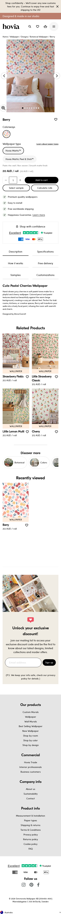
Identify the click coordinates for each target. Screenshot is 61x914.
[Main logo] (12, 26)
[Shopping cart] (45, 26)
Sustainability (31, 793)
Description (15, 251)
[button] (37, 26)
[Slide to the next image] (57, 76)
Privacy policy (30, 834)
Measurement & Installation (30, 815)
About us (30, 789)
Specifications (45, 251)
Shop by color (30, 740)
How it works (15, 263)
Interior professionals (30, 767)
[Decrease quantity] (6, 180)
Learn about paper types (47, 144)
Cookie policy (30, 844)
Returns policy (30, 839)
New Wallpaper (30, 730)
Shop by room (30, 735)
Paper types (30, 820)
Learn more (39, 214)
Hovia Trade (30, 762)
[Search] (30, 26)
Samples (15, 275)
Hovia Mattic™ (13, 150)
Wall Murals (30, 721)
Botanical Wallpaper (39, 36)
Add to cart (41, 180)
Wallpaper (14, 36)
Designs (24, 36)
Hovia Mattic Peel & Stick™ (20, 159)
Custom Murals (31, 712)
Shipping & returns (30, 825)
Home (5, 36)
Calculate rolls (44, 187)
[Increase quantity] (20, 180)
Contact (30, 798)
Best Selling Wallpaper (30, 726)
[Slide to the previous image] (4, 76)
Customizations (45, 275)
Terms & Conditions (30, 829)
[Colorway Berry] (6, 134)
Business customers (30, 771)
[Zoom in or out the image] (3, 108)
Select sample (16, 187)
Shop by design (30, 745)
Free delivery (45, 263)
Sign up (49, 662)
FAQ (30, 848)
